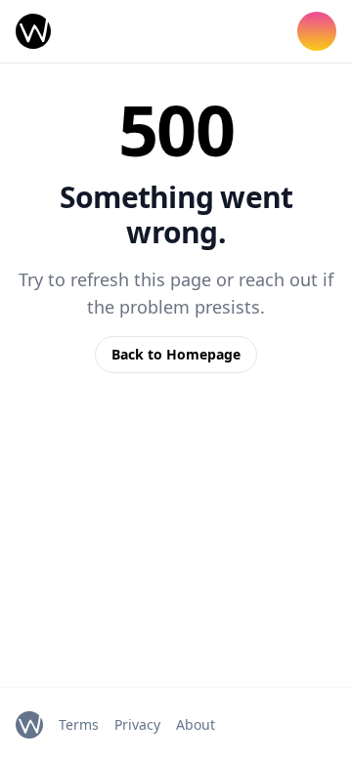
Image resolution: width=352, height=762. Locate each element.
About (195, 724)
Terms (79, 724)
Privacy (137, 724)
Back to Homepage (176, 354)
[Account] (316, 31)
